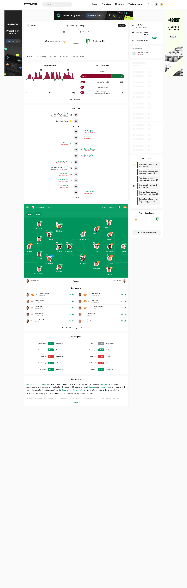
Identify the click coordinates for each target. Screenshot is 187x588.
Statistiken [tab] (64, 57)
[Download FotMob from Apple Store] (156, 4)
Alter (29, 214)
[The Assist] (174, 43)
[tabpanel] (93, 214)
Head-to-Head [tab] (78, 57)
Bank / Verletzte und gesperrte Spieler (75, 328)
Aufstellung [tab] (41, 57)
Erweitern (76, 402)
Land (38, 214)
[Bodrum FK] (157, 220)
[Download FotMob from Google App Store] (161, 4)
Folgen (121, 26)
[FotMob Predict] (13, 43)
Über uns (119, 4)
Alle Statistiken (75, 99)
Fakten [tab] (30, 57)
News (94, 4)
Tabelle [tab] (53, 57)
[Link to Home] (30, 4)
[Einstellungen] (148, 4)
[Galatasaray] (136, 220)
